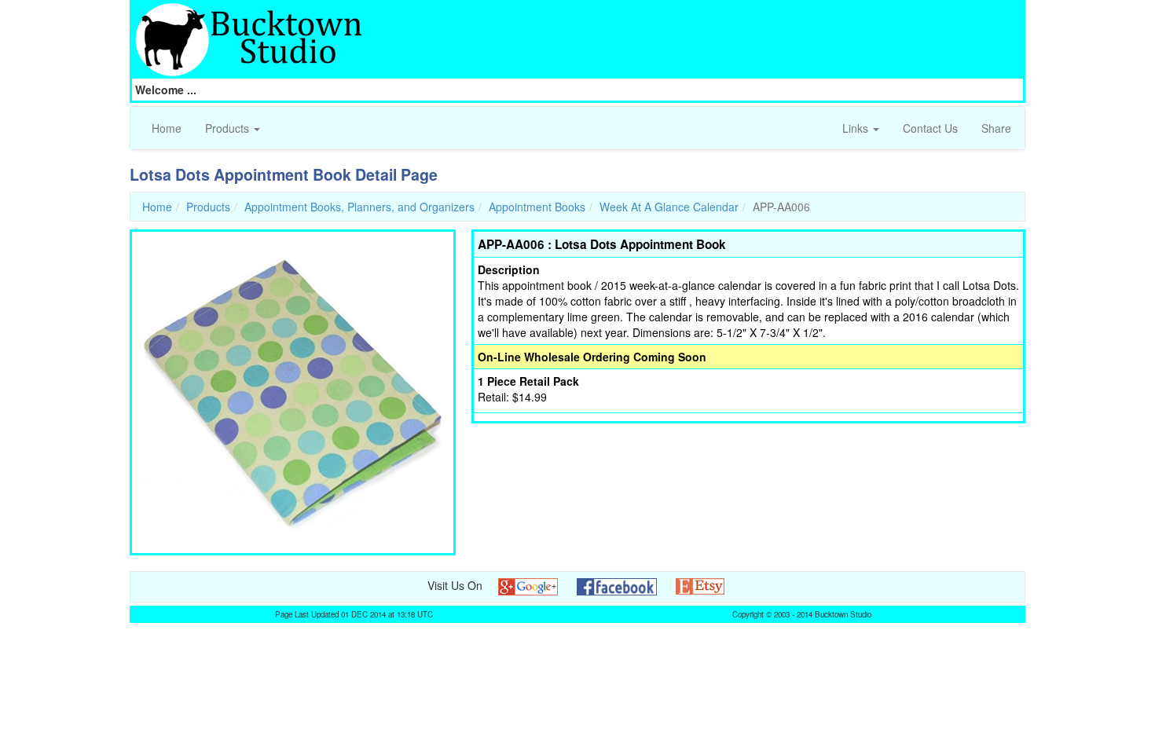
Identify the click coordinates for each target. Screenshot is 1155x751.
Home (167, 128)
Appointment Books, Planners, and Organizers (359, 206)
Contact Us (930, 128)
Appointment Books (537, 206)
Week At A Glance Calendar (669, 206)
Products (228, 128)
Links (856, 128)
